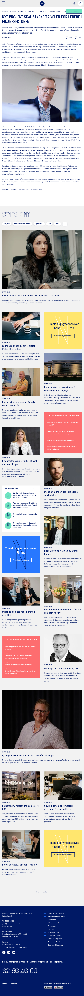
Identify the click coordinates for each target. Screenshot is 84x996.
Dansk (4, 984)
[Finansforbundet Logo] (4, 4)
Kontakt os (52, 920)
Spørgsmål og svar (55, 945)
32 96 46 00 (19, 971)
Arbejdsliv (7, 224)
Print (71, 38)
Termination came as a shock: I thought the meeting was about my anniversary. (60, 433)
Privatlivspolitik (54, 932)
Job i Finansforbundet (56, 917)
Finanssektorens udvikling (22, 224)
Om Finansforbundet (56, 913)
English (14, 984)
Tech (49, 224)
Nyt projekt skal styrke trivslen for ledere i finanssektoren (42, 11)
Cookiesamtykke (54, 936)
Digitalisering (39, 224)
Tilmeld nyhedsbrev (21, 560)
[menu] (42, 3)
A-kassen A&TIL (54, 942)
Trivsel (57, 224)
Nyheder (13, 11)
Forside (5, 11)
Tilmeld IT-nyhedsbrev (63, 336)
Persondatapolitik (55, 939)
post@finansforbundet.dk (12, 924)
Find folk (51, 929)
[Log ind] (74, 3)
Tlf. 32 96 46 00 (8, 921)
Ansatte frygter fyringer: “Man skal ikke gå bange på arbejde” (62, 424)
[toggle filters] (64, 224)
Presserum (52, 926)
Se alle (35, 489)
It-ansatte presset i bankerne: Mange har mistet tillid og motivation (62, 448)
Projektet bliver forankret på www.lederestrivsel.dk (22, 190)
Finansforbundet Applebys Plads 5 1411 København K (18, 915)
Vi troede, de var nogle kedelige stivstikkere (60, 440)
